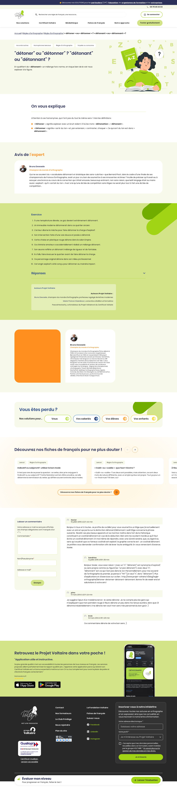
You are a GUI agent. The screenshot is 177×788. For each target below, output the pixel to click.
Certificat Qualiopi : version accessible (29, 760)
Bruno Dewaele (40, 297)
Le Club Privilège (63, 719)
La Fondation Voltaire (97, 707)
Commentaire (24, 536)
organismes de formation (134, 2)
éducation (113, 2)
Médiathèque (72, 23)
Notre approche (122, 23)
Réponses (38, 273)
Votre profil (124, 732)
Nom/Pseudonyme (25, 558)
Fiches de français (96, 23)
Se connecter (153, 14)
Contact (59, 707)
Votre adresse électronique (131, 721)
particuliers (96, 2)
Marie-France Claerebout (74, 301)
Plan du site (61, 730)
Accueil (17, 33)
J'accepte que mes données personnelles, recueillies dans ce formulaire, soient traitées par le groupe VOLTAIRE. (142, 747)
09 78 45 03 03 (156, 7)
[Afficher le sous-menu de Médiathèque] (81, 22)
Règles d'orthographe (33, 33)
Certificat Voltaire (47, 23)
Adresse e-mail (24, 570)
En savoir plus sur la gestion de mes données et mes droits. (141, 749)
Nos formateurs (63, 713)
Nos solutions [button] (22, 23)
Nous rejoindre (62, 725)
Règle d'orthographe (53, 33)
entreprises (156, 2)
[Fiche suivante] (135, 450)
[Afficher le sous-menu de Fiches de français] (108, 22)
